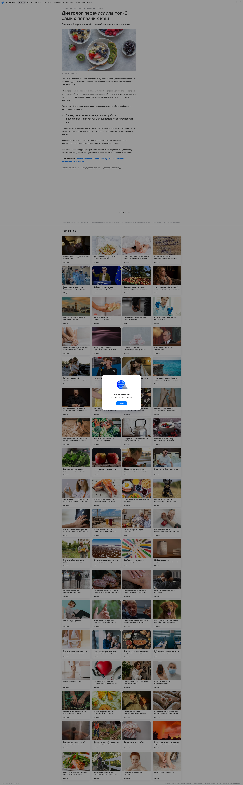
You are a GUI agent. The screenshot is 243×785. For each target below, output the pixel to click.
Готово (121, 403)
